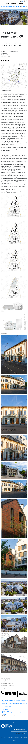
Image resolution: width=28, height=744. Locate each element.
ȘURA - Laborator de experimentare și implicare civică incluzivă (14, 701)
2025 (5, 737)
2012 (9, 739)
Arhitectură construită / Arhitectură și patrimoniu (12, 8)
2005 (25, 739)
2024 (7, 737)
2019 (19, 737)
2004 (13, 740)
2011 (11, 739)
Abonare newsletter (19, 730)
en (22, 1)
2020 (17, 737)
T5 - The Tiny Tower (6, 706)
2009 (16, 739)
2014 (5, 739)
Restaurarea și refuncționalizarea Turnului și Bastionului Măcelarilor (14, 704)
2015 (2, 739)
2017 (24, 737)
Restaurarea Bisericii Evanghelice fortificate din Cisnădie (12, 713)
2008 (18, 739)
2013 (7, 739)
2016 (26, 737)
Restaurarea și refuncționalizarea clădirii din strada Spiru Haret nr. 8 (13, 709)
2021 (15, 737)
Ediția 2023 (23, 6)
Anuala (7, 4)
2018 (22, 737)
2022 (12, 737)
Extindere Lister (5, 711)
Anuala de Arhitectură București (8, 6)
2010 (13, 739)
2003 (15, 740)
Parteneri (20, 4)
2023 (10, 737)
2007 (21, 739)
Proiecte (13, 4)
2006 (23, 739)
